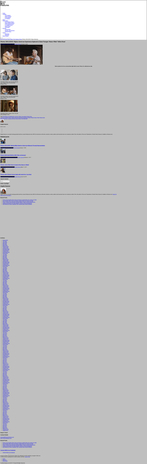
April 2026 (5, 244)
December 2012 (6, 418)
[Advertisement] (21, 8)
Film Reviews (8, 29)
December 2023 (6, 275)
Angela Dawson (18, 44)
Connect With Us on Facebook (7, 450)
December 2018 (6, 340)
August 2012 (5, 422)
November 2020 (6, 315)
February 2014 (6, 403)
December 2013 (6, 405)
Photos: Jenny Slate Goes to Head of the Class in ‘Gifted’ (14, 164)
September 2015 (6, 382)
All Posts (5, 39)
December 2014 (6, 392)
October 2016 (5, 368)
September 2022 (6, 291)
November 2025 (6, 250)
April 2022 (5, 296)
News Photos (8, 26)
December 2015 (6, 379)
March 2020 (5, 323)
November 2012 (6, 419)
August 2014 (5, 396)
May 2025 (5, 256)
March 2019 (5, 336)
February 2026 (6, 246)
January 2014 (5, 404)
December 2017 (6, 353)
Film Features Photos (9, 21)
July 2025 (5, 254)
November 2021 (6, 302)
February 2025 (6, 259)
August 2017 (5, 357)
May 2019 (5, 334)
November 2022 (6, 289)
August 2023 (5, 279)
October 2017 (5, 355)
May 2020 (5, 321)
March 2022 (5, 297)
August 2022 (5, 292)
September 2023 (6, 278)
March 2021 (5, 310)
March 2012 (5, 428)
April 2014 (5, 401)
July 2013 (5, 410)
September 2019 (6, 330)
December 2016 (6, 366)
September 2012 (6, 421)
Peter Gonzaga (17, 147)
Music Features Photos (9, 23)
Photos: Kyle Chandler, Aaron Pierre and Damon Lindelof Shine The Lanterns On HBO (20, 199)
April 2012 (5, 427)
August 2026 (5, 240)
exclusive (16, 116)
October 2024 (5, 264)
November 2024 (6, 263)
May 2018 (5, 347)
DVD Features (8, 17)
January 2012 (5, 430)
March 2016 (5, 376)
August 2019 (5, 331)
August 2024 (5, 266)
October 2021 (5, 303)
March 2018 (5, 350)
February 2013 (6, 416)
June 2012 (5, 425)
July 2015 (5, 384)
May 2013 (5, 413)
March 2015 (5, 389)
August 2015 (5, 383)
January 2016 (5, 378)
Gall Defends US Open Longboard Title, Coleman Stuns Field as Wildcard (17, 204)
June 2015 (5, 385)
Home (4, 13)
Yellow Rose (29, 116)
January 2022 (5, 300)
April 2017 (5, 361)
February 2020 (6, 325)
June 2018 (5, 346)
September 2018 (6, 343)
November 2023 (6, 276)
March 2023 (5, 284)
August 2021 (5, 305)
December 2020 (6, 314)
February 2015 (6, 390)
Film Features (8, 15)
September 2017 (6, 356)
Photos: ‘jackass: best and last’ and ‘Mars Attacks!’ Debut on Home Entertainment (19, 202)
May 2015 (5, 386)
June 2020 (5, 320)
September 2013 (6, 408)
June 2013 (5, 411)
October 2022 (5, 290)
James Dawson (21, 157)
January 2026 (5, 247)
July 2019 (5, 332)
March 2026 (5, 245)
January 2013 (5, 417)
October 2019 (5, 329)
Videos (4, 32)
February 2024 (6, 272)
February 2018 (6, 351)
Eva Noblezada (11, 116)
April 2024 (5, 270)
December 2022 (6, 288)
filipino (20, 116)
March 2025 (5, 258)
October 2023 (5, 277)
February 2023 (6, 285)
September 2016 (6, 369)
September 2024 (6, 265)
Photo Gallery (5, 20)
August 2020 (5, 318)
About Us (4, 459)
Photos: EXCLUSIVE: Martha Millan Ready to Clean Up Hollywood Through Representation (22, 145)
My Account (5, 461)
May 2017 (5, 360)
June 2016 (5, 372)
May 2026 (5, 243)
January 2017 (5, 365)
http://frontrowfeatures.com (6, 438)
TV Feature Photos (9, 25)
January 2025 (5, 260)
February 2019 (6, 338)
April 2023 (5, 283)
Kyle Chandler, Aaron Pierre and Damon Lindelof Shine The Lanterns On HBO (18, 201)
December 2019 (6, 327)
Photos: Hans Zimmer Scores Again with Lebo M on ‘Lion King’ (16, 174)
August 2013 (5, 409)
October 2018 (5, 342)
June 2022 (5, 294)
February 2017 (6, 364)
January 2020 (5, 326)
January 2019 (5, 339)
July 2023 (5, 280)
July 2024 (5, 267)
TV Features (7, 18)
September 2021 (6, 304)
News (4, 19)
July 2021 (5, 306)
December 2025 (6, 248)
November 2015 (6, 380)
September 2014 (6, 395)
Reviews (4, 28)
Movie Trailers (5, 36)
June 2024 (5, 268)
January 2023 (5, 286)
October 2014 (5, 394)
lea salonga (24, 116)
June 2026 (5, 242)
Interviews (7, 33)
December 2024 (6, 261)
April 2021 (5, 309)
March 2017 (5, 363)
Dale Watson (5, 116)
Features (4, 14)
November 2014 (6, 393)
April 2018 (5, 348)
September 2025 (6, 252)
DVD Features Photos (9, 24)
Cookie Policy (27, 456)
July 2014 (5, 397)
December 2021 (6, 301)
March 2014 (5, 402)
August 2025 (5, 253)
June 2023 (5, 281)
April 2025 (5, 257)
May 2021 (5, 308)
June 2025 (5, 255)
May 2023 (5, 282)
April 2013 (5, 414)
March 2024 (5, 271)
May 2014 (5, 400)
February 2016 (6, 377)
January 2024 (5, 273)
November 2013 (6, 406)
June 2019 (5, 333)
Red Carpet (7, 27)
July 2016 (5, 371)
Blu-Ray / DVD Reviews (10, 30)
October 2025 (5, 251)
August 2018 (5, 344)
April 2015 (5, 388)
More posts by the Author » (5, 195)
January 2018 (5, 352)
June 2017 (5, 359)
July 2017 (5, 358)
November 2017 (6, 354)
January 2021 (5, 313)
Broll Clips (7, 34)
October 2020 (5, 316)
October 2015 (5, 381)
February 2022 (6, 298)
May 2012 (5, 426)
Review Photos (8, 31)
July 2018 (5, 345)
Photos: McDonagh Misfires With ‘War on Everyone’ (13, 155)
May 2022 (5, 295)
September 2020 (6, 317)
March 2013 (5, 415)
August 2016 (5, 370)
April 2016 (5, 375)
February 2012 (6, 429)
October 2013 (5, 407)
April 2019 (5, 335)
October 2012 (5, 420)
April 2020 (5, 322)
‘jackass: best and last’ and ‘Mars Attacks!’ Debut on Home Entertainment (17, 203)
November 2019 (6, 328)
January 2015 (5, 391)
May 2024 (5, 269)
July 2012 (5, 423)
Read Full (115, 194)
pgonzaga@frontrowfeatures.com (7, 437)
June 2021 (5, 307)
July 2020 (5, 319)
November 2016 (6, 367)
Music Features (8, 16)
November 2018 (6, 341)
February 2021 (6, 311)
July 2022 (5, 293)
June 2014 (5, 398)
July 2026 (5, 241)
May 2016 (5, 373)
